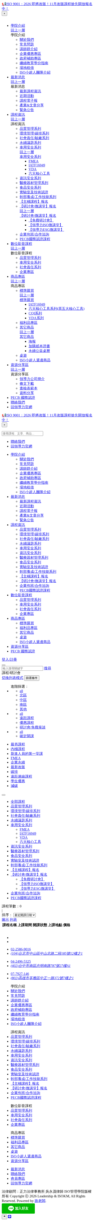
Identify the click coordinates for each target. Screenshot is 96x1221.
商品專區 (18, 276)
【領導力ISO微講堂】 (46, 225)
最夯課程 (18, 744)
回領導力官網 (21, 407)
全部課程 (18, 801)
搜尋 (47, 668)
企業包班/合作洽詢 (34, 234)
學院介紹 (18, 25)
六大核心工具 (39, 173)
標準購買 (27, 290)
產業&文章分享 (32, 105)
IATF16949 (37, 165)
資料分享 (27, 393)
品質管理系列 (30, 128)
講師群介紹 (29, 49)
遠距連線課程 (21, 776)
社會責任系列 (30, 267)
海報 (32, 341)
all (21, 691)
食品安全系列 (30, 187)
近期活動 (27, 96)
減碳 (14, 786)
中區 (23, 700)
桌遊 (23, 355)
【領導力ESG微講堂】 (46, 230)
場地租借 (27, 68)
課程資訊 (18, 114)
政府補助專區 (30, 58)
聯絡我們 (18, 402)
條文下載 (27, 383)
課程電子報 (29, 100)
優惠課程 (27, 722)
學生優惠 (18, 781)
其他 (23, 709)
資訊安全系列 (30, 178)
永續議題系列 (30, 143)
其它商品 (27, 327)
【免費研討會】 (41, 220)
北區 (23, 695)
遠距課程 (27, 718)
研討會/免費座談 (33, 727)
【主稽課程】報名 (34, 201)
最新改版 (18, 767)
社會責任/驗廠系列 (34, 138)
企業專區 (27, 272)
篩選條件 (32, 678)
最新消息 (18, 77)
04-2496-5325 (21, 961)
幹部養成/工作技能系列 (38, 197)
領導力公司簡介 (32, 379)
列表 (13, 919)
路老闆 (40, 1201)
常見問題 (27, 44)
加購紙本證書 (39, 346)
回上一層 (18, 30)
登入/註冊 (9, 659)
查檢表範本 (29, 388)
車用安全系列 (30, 147)
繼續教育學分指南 (34, 63)
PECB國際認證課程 (35, 239)
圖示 (5, 919)
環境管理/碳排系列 (34, 133)
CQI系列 (35, 313)
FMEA (34, 161)
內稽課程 (18, 749)
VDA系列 (36, 318)
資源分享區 (20, 365)
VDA (33, 169)
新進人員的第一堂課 (27, 753)
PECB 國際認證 (23, 397)
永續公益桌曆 (39, 351)
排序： (7, 915)
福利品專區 (29, 323)
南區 (23, 704)
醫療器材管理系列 (34, 183)
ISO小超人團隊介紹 (35, 72)
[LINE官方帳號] (9, 1217)
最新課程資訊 (30, 91)
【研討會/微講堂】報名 (38, 206)
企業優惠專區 (30, 54)
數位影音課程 (21, 244)
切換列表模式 (12, 678)
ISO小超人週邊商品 (35, 360)
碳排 (14, 772)
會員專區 (18, 1178)
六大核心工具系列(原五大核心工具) (56, 308)
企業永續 (18, 762)
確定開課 (27, 736)
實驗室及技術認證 (34, 192)
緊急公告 (27, 110)
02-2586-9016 (21, 949)
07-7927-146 (20, 974)
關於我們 (27, 39)
